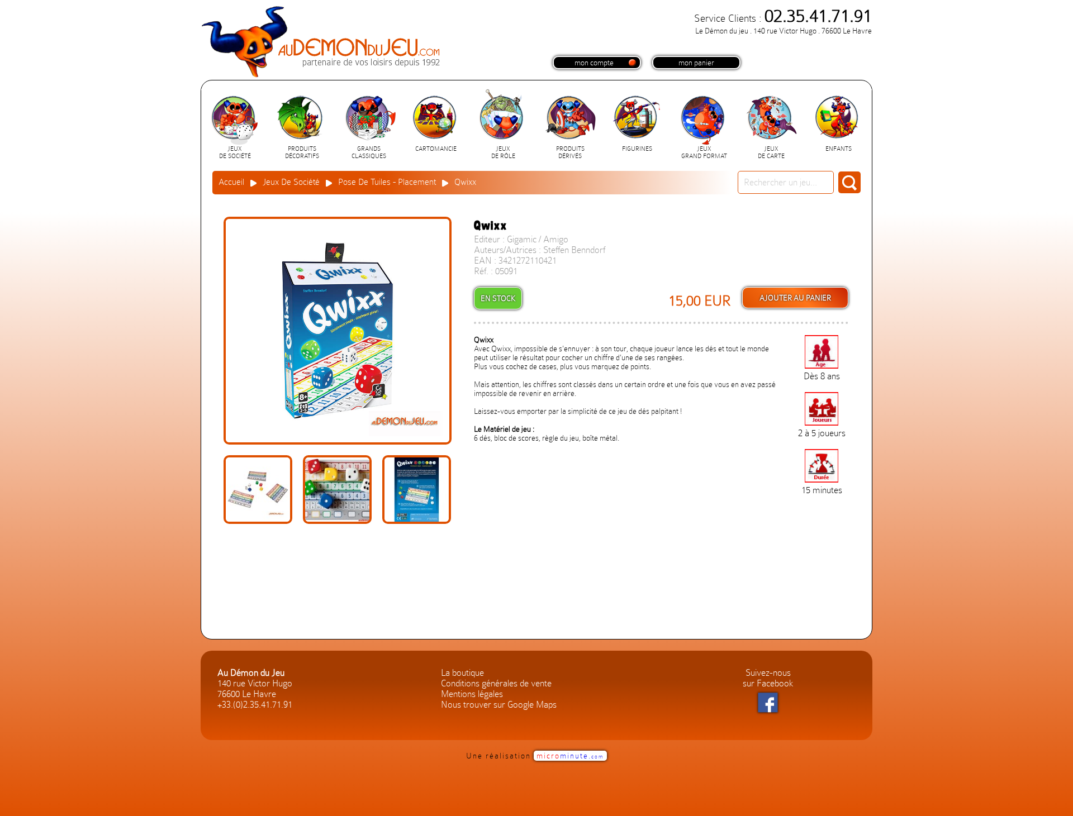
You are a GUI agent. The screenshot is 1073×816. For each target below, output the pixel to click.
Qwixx (465, 182)
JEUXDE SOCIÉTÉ (235, 152)
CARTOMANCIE (436, 148)
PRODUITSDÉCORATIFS (302, 152)
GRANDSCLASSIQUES (369, 152)
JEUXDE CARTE (771, 152)
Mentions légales (472, 694)
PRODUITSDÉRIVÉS (570, 152)
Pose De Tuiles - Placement (387, 182)
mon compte (594, 62)
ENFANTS (838, 148)
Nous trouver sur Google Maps (499, 704)
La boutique (462, 672)
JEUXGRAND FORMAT (704, 152)
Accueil (231, 182)
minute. (570, 755)
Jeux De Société (291, 182)
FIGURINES (637, 148)
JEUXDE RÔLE (503, 152)
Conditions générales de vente (496, 683)
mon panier (696, 62)
